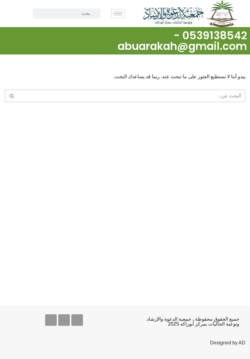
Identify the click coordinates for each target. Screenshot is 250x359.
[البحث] (11, 95)
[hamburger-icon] (118, 13)
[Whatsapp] (51, 320)
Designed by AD (227, 342)
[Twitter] (8, 33)
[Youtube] (64, 320)
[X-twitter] (77, 320)
